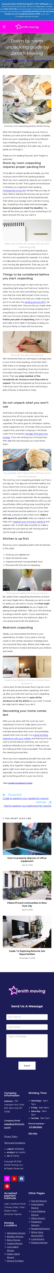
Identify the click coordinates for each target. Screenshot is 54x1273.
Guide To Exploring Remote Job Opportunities (27, 952)
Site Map (32, 1133)
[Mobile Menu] (4, 27)
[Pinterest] (7, 1186)
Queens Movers (14, 1243)
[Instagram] (7, 1179)
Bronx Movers (13, 1240)
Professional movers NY (14, 190)
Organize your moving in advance (29, 521)
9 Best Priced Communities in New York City (27, 904)
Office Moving (38, 1218)
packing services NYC (35, 302)
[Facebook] (21, 1179)
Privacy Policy (11, 1136)
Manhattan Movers (16, 1233)
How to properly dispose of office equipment (27, 859)
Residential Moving (40, 1228)
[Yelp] (14, 1179)
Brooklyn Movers (15, 1236)
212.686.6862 (35, 1127)
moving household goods (20, 783)
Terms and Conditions (14, 1143)
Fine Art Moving (39, 1201)
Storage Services (39, 1242)
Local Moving (37, 1239)
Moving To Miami (15, 1261)
